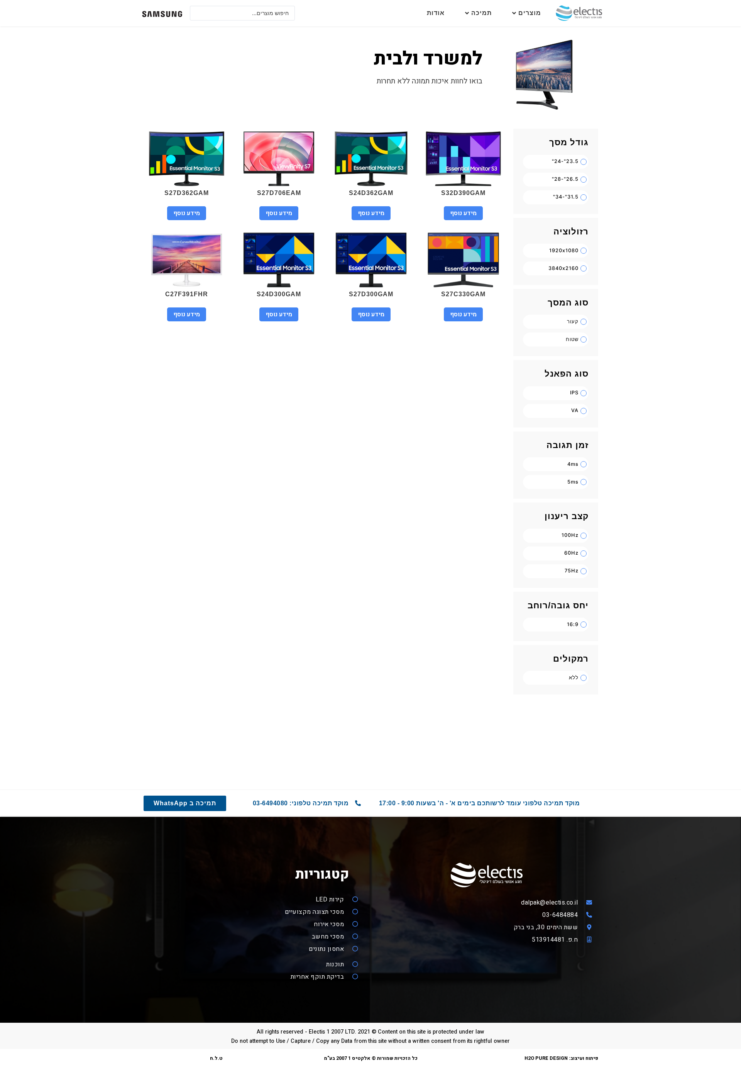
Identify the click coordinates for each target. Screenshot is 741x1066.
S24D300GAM (279, 294)
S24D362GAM (371, 193)
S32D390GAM (463, 193)
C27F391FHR (186, 294)
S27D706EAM (279, 193)
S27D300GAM (371, 294)
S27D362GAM (186, 193)
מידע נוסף (463, 213)
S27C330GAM (463, 294)
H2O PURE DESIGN (546, 1058)
